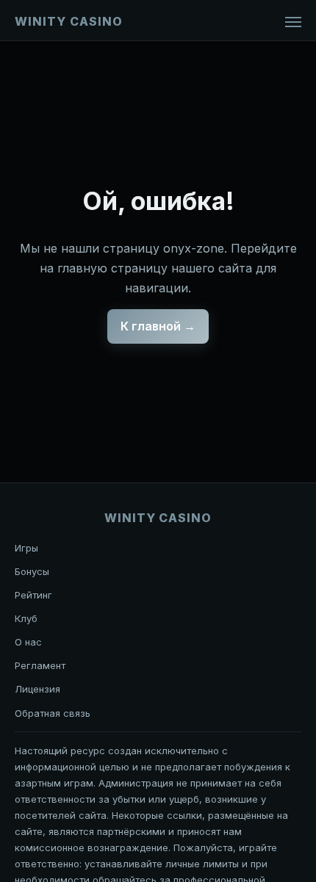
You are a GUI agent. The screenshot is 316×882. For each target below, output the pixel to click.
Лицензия (37, 689)
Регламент (40, 665)
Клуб (26, 618)
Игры (26, 548)
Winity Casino (68, 21)
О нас (28, 642)
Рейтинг (33, 595)
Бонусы (32, 571)
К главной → (158, 326)
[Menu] (293, 22)
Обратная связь (52, 713)
